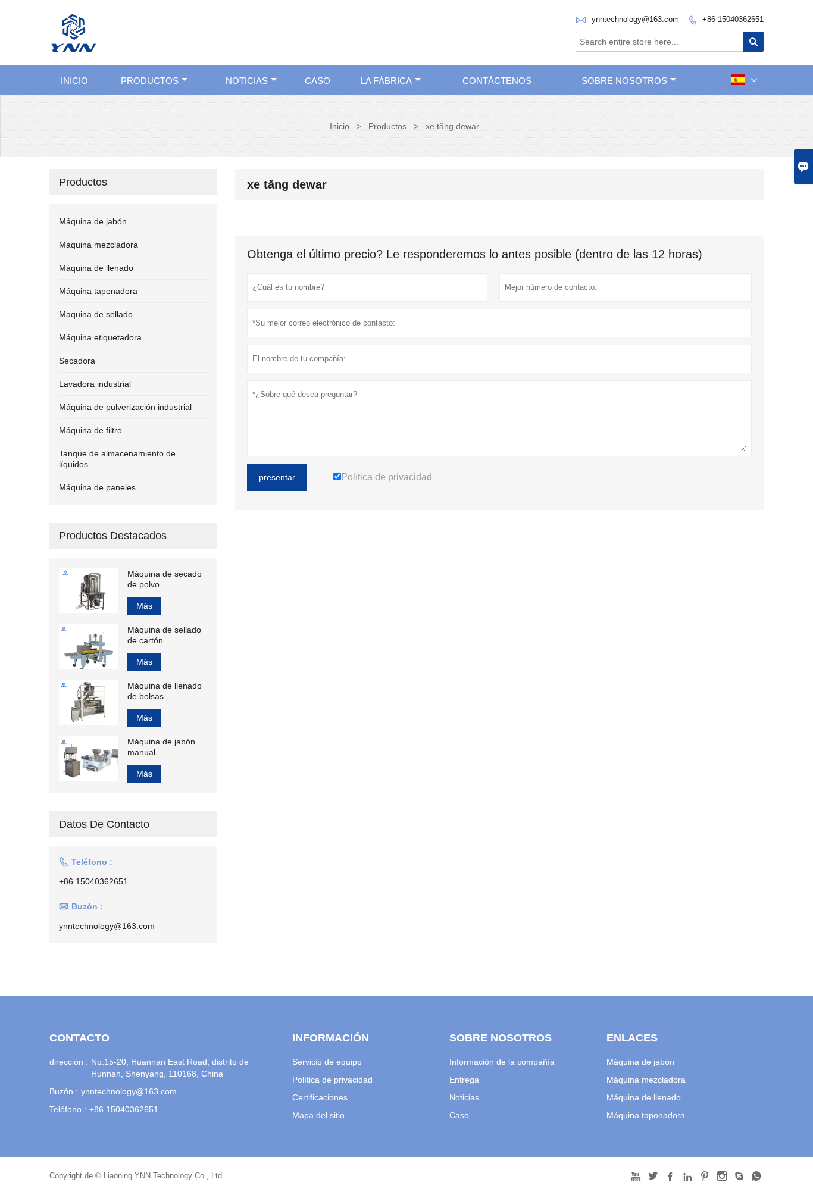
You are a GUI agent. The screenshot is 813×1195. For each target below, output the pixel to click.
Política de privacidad (332, 1079)
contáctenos (496, 81)
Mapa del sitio (318, 1115)
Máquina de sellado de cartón (164, 635)
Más (144, 606)
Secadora (77, 360)
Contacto (79, 1038)
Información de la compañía (502, 1061)
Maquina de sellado (96, 314)
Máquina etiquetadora (100, 337)
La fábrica (386, 81)
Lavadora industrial (95, 384)
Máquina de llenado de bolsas (164, 691)
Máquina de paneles (97, 487)
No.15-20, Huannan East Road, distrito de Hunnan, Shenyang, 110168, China (170, 1067)
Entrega (464, 1079)
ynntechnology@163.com (635, 19)
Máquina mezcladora (98, 244)
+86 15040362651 (733, 19)
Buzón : (63, 1091)
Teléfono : (67, 1109)
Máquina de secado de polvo (164, 579)
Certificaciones (320, 1097)
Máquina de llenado (96, 268)
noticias (247, 81)
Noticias (464, 1097)
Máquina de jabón (93, 221)
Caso (317, 81)
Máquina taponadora (98, 291)
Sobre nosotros (624, 81)
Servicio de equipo (327, 1061)
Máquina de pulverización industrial (125, 407)
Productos (150, 81)
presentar (277, 477)
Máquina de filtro (90, 430)
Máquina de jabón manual (161, 747)
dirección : (68, 1061)
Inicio (74, 81)
